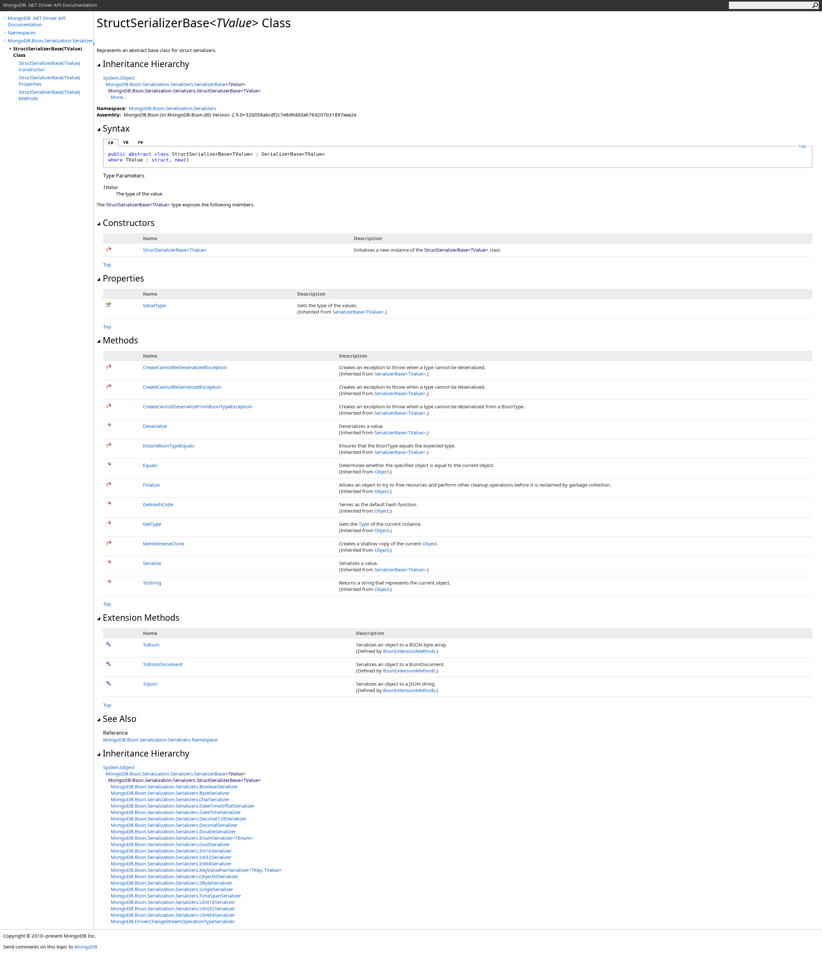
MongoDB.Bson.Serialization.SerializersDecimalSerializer (174, 825)
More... (119, 97)
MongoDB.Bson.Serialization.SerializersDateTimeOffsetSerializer (182, 805)
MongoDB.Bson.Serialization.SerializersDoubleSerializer (173, 831)
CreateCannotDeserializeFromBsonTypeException (197, 406)
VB (125, 142)
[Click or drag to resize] (94, 44)
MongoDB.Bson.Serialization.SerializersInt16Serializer (171, 850)
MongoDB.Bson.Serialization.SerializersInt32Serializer (171, 857)
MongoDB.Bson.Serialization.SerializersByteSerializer (170, 793)
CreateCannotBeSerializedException (182, 387)
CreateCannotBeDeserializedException (185, 367)
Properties (123, 278)
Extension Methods (141, 617)
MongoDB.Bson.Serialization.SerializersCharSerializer (170, 799)
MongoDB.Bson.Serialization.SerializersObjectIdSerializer (174, 876)
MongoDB (85, 946)
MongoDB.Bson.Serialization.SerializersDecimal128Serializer (178, 818)
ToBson (151, 644)
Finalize (151, 484)
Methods (120, 340)
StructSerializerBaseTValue (175, 250)
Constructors (129, 223)
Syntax (116, 128)
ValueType (154, 305)
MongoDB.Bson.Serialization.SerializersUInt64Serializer (173, 915)
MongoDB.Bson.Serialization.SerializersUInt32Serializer (173, 908)
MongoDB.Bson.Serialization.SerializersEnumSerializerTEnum (182, 838)
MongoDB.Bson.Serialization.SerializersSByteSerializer (171, 882)
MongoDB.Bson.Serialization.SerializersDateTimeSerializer (176, 812)
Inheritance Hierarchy (146, 64)
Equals (150, 465)
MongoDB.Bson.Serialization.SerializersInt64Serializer (171, 863)
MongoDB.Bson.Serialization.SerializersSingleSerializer (172, 889)
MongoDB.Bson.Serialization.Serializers (50, 40)
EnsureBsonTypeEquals (168, 445)
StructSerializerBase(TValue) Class (47, 51)
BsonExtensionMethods (409, 651)
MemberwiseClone (163, 543)
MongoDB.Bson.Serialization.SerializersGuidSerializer (170, 844)
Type (364, 524)
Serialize (152, 563)
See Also (119, 718)
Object (381, 471)
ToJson (150, 683)
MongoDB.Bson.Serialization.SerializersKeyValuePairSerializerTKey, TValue (196, 870)
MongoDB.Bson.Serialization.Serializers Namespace (160, 739)
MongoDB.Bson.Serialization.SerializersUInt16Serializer (173, 902)
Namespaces (22, 32)
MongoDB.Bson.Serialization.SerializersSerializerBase (165, 84)
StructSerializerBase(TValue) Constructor (49, 66)
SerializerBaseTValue (358, 311)
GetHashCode (158, 504)
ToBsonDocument (162, 664)
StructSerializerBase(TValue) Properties (49, 80)
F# (140, 142)
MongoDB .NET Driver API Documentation (37, 21)
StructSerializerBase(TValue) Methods (49, 95)
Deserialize (155, 426)
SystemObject (119, 77)
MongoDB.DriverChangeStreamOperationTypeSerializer (173, 921)
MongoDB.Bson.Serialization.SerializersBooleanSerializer (174, 786)
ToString (152, 582)
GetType (152, 524)
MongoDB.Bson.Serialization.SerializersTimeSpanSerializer (176, 895)
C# (110, 142)
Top (107, 264)
